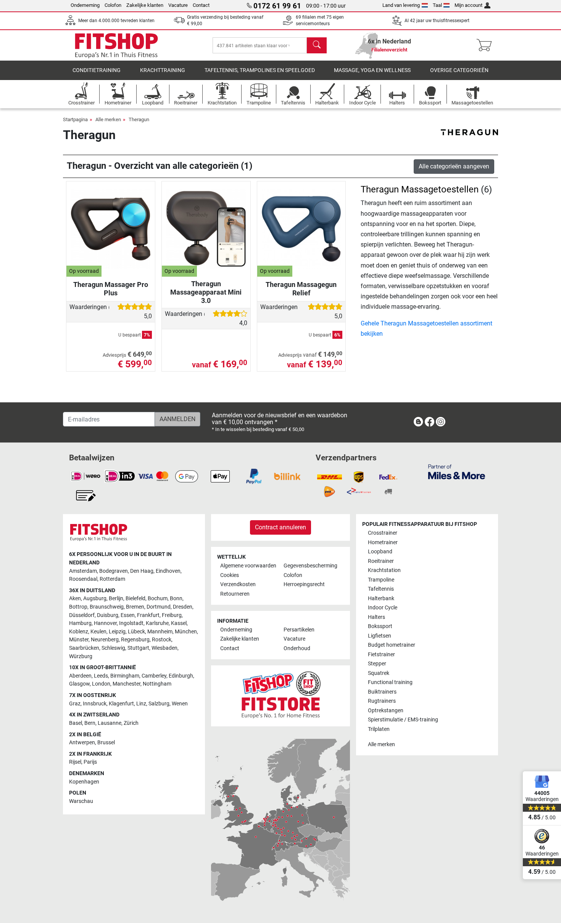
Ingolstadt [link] (131, 623)
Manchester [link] (126, 684)
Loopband (380, 551)
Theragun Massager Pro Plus (110, 288)
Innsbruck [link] (94, 703)
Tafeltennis (381, 589)
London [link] (101, 684)
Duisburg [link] (107, 615)
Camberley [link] (154, 676)
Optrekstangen (385, 710)
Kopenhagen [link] (84, 782)
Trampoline (381, 580)
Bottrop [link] (78, 607)
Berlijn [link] (116, 598)
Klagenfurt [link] (121, 703)
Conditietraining (97, 70)
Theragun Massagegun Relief (301, 288)
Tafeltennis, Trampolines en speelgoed (260, 70)
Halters (376, 617)
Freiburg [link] (172, 615)
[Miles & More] (456, 471)
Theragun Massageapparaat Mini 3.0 (206, 292)
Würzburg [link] (80, 656)
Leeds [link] (101, 676)
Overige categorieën (459, 70)
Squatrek (378, 673)
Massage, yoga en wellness (372, 70)
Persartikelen (299, 630)
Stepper (377, 663)
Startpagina (75, 119)
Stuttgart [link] (138, 648)
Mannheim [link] (159, 631)
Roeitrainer (381, 561)
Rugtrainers (382, 701)
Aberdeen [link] (80, 676)
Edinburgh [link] (181, 676)
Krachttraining (162, 70)
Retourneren (235, 594)
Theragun (139, 119)
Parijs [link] (90, 762)
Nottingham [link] (157, 684)
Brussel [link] (106, 742)
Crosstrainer (382, 533)
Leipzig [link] (117, 631)
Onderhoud (297, 648)
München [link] (186, 631)
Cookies (229, 575)
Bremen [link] (135, 607)
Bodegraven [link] (113, 571)
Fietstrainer (381, 654)
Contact (201, 5)
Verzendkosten (238, 584)
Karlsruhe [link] (157, 623)
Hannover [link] (105, 623)
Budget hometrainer (391, 645)
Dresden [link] (182, 607)
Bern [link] (89, 723)
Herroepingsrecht (304, 584)
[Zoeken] (317, 45)
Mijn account (468, 5)
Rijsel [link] (75, 762)
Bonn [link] (176, 598)
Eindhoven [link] (168, 571)
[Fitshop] (116, 44)
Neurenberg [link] (105, 639)
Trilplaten (379, 729)
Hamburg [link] (80, 623)
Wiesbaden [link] (164, 648)
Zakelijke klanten (144, 5)
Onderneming (85, 5)
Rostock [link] (161, 639)
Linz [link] (141, 703)
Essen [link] (128, 615)
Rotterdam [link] (112, 579)
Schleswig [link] (113, 648)
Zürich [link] (131, 723)
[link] (418, 423)
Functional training (390, 682)
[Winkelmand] (486, 45)
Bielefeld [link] (135, 598)
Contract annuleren (280, 527)
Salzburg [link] (158, 703)
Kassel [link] (179, 623)
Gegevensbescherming (310, 565)
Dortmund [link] (159, 607)
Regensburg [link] (135, 639)
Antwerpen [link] (82, 742)
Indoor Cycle (382, 607)
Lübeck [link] (136, 631)
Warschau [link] (81, 801)
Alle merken (108, 119)
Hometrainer (383, 542)
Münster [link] (79, 639)
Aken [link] (75, 598)
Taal (437, 5)
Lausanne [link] (109, 723)
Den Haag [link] (141, 571)
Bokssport (380, 626)
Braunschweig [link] (107, 607)
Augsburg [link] (94, 598)
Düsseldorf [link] (82, 615)
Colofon (113, 5)
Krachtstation (384, 570)
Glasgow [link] (79, 684)
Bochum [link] (158, 598)
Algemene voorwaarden (248, 565)
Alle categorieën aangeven (454, 166)
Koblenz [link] (78, 631)
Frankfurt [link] (148, 615)
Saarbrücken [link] (84, 648)
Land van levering (401, 5)
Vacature (178, 5)
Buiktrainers (382, 692)
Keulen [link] (98, 631)
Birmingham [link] (124, 676)
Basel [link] (75, 723)
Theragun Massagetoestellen (420, 189)
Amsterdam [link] (83, 571)
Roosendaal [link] (83, 579)
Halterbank (381, 598)
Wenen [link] (180, 703)
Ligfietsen (379, 636)
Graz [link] (75, 703)
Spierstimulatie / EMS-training (403, 719)
